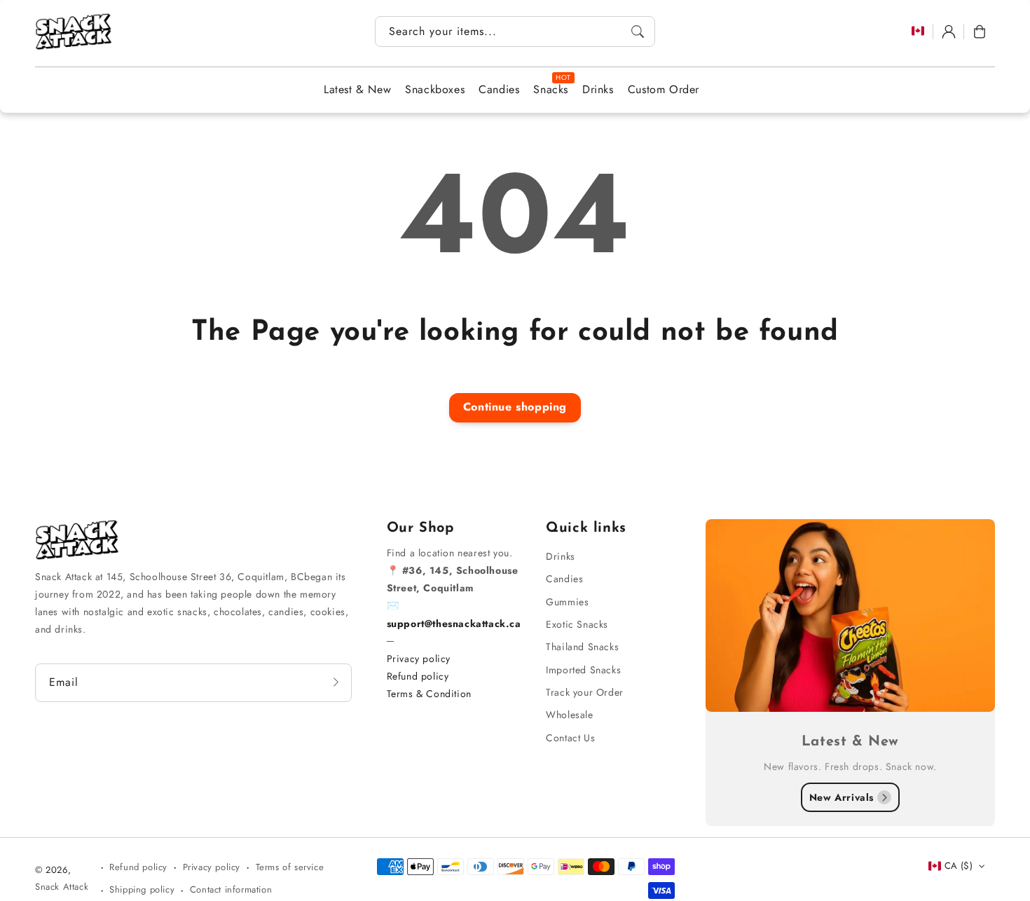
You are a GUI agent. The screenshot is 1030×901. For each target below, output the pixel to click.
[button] (979, 31)
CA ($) (959, 865)
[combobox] (515, 31)
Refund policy (418, 676)
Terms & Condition (429, 694)
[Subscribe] (336, 682)
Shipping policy (141, 889)
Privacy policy (419, 659)
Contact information (231, 889)
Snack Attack (61, 886)
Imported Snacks (583, 670)
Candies (564, 579)
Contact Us (570, 738)
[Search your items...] (637, 31)
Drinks (560, 556)
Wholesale (569, 715)
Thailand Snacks (582, 647)
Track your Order (585, 692)
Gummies (567, 602)
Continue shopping (515, 407)
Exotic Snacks (577, 624)
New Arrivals (841, 797)
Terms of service (290, 867)
